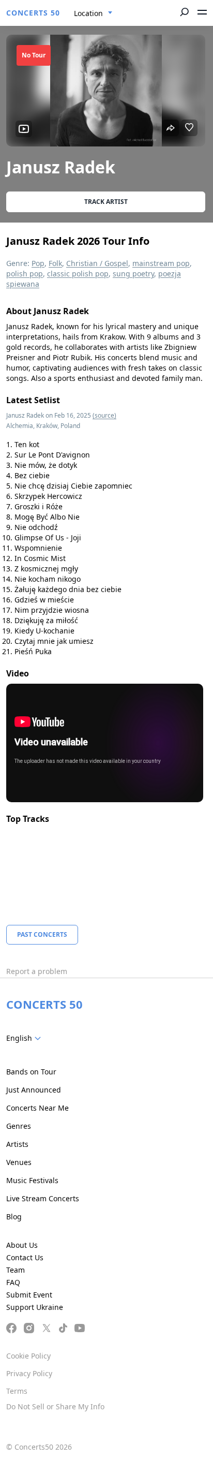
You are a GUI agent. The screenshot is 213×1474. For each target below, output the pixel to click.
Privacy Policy (29, 1373)
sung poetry (133, 273)
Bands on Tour (31, 1072)
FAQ (13, 1282)
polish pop (24, 273)
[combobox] (93, 13)
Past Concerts (42, 934)
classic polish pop (78, 273)
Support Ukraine (34, 1307)
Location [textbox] (88, 13)
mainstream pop (161, 263)
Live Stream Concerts (42, 1198)
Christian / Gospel (97, 263)
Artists (17, 1144)
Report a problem (36, 971)
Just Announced (33, 1090)
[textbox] (25, 1038)
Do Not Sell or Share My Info (55, 1406)
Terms (16, 1391)
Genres (18, 1126)
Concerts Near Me (37, 1108)
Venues (19, 1162)
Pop (38, 263)
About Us (22, 1245)
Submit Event (29, 1295)
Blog (14, 1216)
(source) (104, 415)
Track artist (106, 201)
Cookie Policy (28, 1356)
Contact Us (24, 1257)
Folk (55, 263)
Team (15, 1270)
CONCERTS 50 (33, 13)
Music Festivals (32, 1180)
